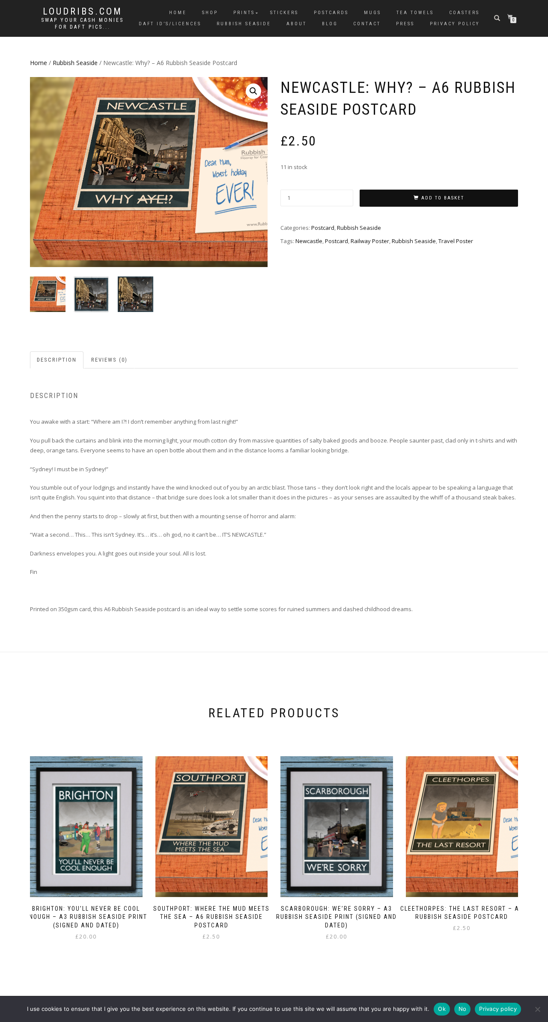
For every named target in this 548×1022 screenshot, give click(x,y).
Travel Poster (455, 241)
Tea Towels (415, 12)
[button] (253, 91)
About (296, 24)
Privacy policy (498, 1008)
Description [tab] (57, 360)
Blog (330, 24)
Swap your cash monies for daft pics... (82, 23)
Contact (367, 24)
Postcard (322, 228)
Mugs (372, 12)
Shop (210, 12)
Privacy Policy (455, 24)
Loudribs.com (82, 11)
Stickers (284, 12)
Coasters (464, 12)
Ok (442, 1008)
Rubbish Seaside (244, 24)
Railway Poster (370, 241)
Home (178, 12)
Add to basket (442, 198)
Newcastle (308, 241)
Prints (244, 12)
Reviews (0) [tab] (109, 360)
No (463, 1008)
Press (405, 24)
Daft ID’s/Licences (170, 24)
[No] (537, 1009)
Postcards (331, 12)
